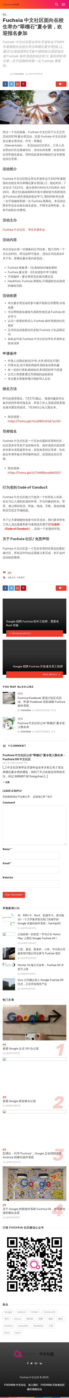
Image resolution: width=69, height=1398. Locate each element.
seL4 (17, 1332)
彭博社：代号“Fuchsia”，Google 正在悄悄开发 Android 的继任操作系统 (32, 1155)
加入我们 (33, 1384)
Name (7, 849)
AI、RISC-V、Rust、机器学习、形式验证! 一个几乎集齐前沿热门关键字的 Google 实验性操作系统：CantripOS (41, 919)
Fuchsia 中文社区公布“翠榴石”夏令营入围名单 (41, 725)
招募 (41, 1319)
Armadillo (23, 1326)
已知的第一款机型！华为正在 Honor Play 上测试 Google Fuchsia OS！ (39, 936)
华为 (7, 1319)
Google (8, 1312)
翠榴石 (21, 577)
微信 (60, 1319)
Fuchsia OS (49, 1312)
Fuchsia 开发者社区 (53, 1384)
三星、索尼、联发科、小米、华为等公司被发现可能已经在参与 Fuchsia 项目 (41, 951)
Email (7, 863)
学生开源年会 (36, 229)
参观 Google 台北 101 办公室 (21, 1048)
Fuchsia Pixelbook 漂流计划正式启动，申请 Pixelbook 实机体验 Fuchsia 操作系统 (41, 701)
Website (8, 877)
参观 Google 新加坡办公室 (19, 1101)
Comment (9, 802)
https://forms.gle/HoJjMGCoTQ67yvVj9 (34, 421)
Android (22, 1312)
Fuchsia (19, 74)
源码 (50, 1319)
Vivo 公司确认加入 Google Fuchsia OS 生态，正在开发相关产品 (41, 982)
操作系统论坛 (34, 1389)
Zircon (18, 1319)
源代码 (30, 1319)
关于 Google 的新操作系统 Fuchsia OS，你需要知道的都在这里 (34, 1210)
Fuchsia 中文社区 (14, 229)
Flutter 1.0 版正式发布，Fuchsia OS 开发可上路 (41, 967)
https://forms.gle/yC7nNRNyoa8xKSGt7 (34, 472)
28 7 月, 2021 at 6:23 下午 (15, 763)
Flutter (34, 1312)
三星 (51, 1326)
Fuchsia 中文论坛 (15, 1384)
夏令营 (12, 577)
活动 (4, 14)
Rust (7, 1332)
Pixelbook (38, 1326)
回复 (7, 782)
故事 (4, 1044)
